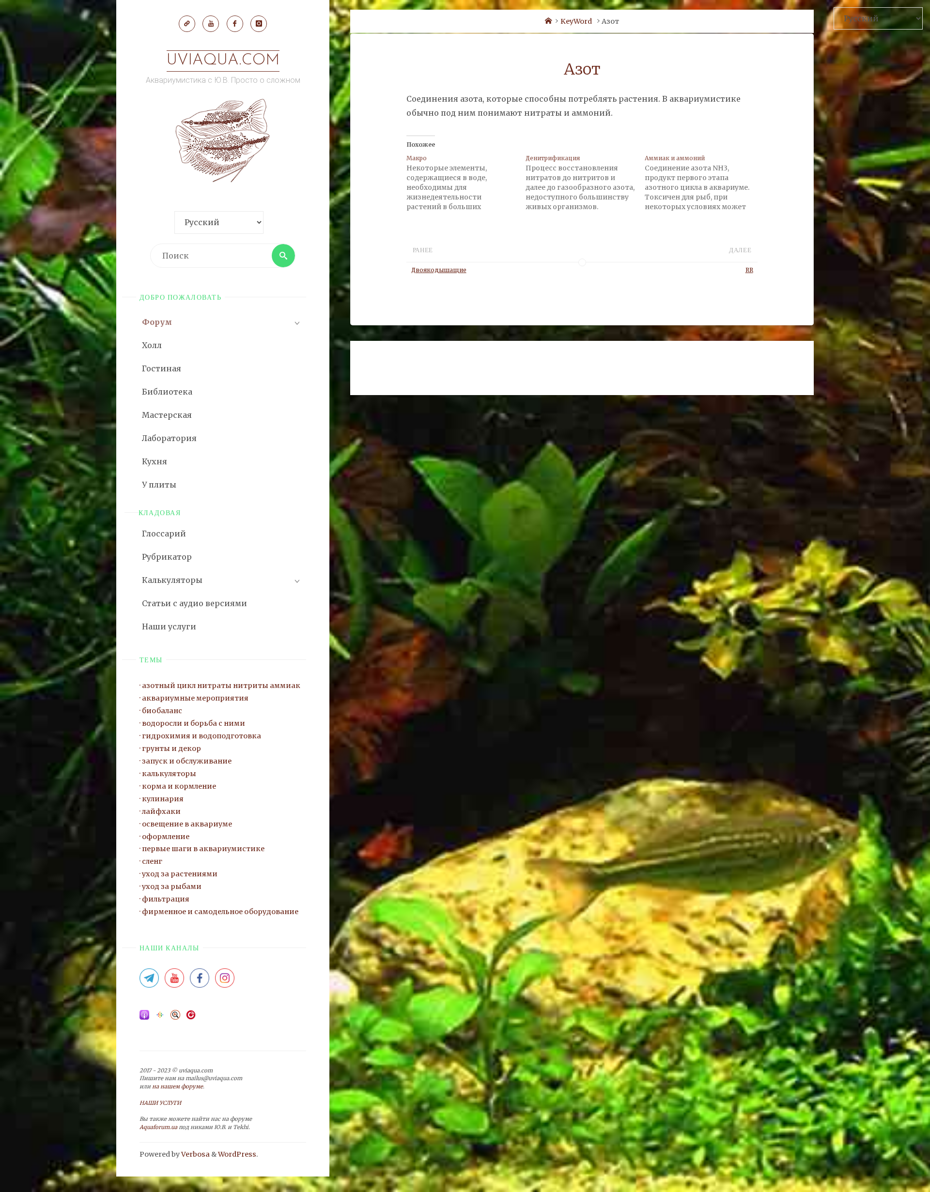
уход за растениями (179, 874)
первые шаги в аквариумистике (203, 848)
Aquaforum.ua (158, 1127)
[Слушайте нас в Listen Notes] (175, 1018)
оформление (165, 836)
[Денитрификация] (585, 182)
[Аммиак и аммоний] (704, 182)
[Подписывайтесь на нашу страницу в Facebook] (199, 981)
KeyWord (576, 21)
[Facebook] (235, 23)
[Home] (548, 21)
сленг (152, 861)
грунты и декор (171, 748)
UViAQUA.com (223, 60)
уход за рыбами (172, 886)
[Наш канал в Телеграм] (187, 23)
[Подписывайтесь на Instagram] (224, 981)
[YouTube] (210, 23)
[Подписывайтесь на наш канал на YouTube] (174, 981)
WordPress (237, 1154)
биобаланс (162, 710)
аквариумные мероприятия (195, 698)
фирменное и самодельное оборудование (220, 911)
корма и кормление (179, 786)
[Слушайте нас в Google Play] (160, 1018)
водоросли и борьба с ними (193, 723)
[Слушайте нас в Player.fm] (191, 1018)
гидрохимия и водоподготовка (201, 736)
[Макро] (466, 182)
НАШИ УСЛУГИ (160, 1103)
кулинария (163, 799)
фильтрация (165, 899)
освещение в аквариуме (187, 824)
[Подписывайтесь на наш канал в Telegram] (149, 981)
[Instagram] (258, 23)
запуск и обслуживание (187, 761)
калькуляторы (169, 773)
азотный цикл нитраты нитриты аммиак (221, 685)
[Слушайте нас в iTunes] (144, 1018)
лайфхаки (161, 811)
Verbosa (195, 1154)
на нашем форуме (177, 1086)
